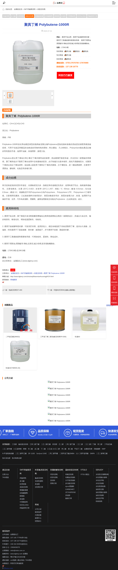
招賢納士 (38, 521)
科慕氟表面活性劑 (41, 471)
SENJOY (99, 470)
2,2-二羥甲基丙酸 (82, 453)
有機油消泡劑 (70, 477)
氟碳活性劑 (39, 478)
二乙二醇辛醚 (7, 449)
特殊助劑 (99, 501)
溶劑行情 (53, 483)
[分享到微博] (3, 282)
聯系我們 (38, 512)
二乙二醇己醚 (46, 444)
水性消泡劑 (100, 483)
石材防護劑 (39, 481)
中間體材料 (71, 16)
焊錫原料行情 (92, 16)
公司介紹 (38, 509)
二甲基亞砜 (108, 444)
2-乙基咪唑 (18, 449)
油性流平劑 (100, 498)
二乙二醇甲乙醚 (21, 453)
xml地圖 (13, 560)
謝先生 (77, 51)
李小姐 (68, 51)
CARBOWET (70, 489)
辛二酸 (30, 449)
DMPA (92, 453)
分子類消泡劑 (70, 480)
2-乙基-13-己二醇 (53, 449)
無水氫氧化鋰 (17, 458)
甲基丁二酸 (78, 449)
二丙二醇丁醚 (70, 444)
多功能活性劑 (70, 483)
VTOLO (84, 470)
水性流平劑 (100, 480)
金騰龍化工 (14, 534)
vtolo (13, 270)
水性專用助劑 (100, 486)
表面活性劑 (41, 9)
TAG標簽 (5, 477)
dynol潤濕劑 (69, 486)
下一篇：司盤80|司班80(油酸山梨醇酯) (61, 290)
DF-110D (31, 453)
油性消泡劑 (100, 495)
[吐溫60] (89, 320)
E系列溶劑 (54, 477)
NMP (103, 449)
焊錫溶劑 (6, 16)
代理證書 (38, 515)
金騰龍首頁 (18, 9)
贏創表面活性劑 (71, 470)
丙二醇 (99, 444)
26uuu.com (8, 568)
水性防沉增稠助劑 (102, 474)
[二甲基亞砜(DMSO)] (20, 320)
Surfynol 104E (41, 453)
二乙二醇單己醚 (102, 453)
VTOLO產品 (85, 474)
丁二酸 (43, 449)
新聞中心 (38, 518)
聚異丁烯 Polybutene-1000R (46, 24)
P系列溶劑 (54, 474)
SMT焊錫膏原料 (29, 9)
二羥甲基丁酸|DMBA (67, 453)
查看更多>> (111, 305)
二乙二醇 (80, 444)
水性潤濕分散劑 (101, 477)
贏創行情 (68, 498)
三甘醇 (14, 444)
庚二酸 (70, 449)
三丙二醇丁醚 (34, 444)
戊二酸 (36, 449)
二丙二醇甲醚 (53, 453)
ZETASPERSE (70, 492)
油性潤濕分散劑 (101, 492)
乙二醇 (61, 444)
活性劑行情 (39, 487)
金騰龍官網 (88, 449)
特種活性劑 (69, 474)
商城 (37, 505)
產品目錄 (6, 470)
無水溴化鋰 (6, 458)
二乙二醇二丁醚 (90, 444)
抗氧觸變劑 (49, 16)
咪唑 (24, 449)
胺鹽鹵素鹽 (39, 16)
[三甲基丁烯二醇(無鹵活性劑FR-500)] (54, 320)
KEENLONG (81, 16)
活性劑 (52, 480)
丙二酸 (64, 449)
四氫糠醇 (97, 449)
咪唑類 (57, 16)
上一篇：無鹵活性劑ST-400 (12, 290)
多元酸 (13, 16)
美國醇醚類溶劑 (56, 470)
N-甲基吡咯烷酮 (8, 453)
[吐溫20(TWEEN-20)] (20, 351)
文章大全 (5, 474)
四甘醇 (54, 444)
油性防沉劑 (100, 489)
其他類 (63, 16)
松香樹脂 (20, 16)
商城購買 (13, 280)
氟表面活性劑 (23, 444)
